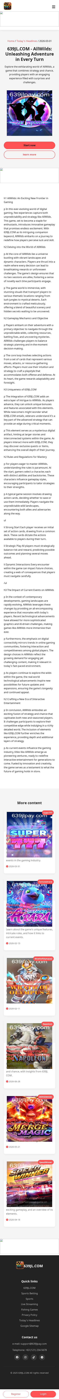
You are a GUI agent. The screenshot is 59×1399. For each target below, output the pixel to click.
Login (43, 1394)
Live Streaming (29, 1304)
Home (10, 41)
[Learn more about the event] (29, 25)
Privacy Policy (29, 1315)
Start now (30, 145)
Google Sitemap (29, 1326)
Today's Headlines (26, 41)
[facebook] (17, 1357)
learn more (29, 154)
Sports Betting (29, 1293)
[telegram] (42, 1357)
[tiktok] (34, 1357)
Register (16, 1394)
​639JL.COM (29, 1288)
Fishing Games (29, 1309)
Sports (29, 1298)
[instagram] (25, 1357)
